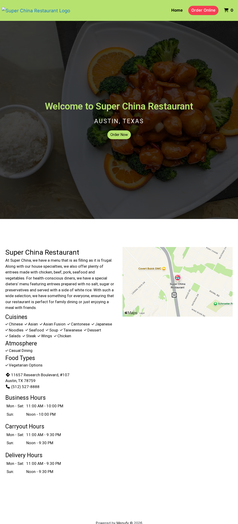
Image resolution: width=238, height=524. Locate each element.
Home (177, 10)
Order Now (119, 134)
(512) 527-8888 (25, 386)
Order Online (203, 10)
